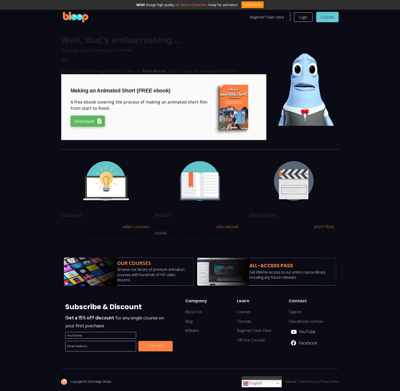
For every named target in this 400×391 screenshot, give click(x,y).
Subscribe (155, 345)
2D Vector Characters (191, 5)
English (255, 383)
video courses (136, 226)
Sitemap (291, 381)
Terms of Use (309, 381)
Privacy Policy (330, 381)
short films (324, 226)
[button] (303, 17)
